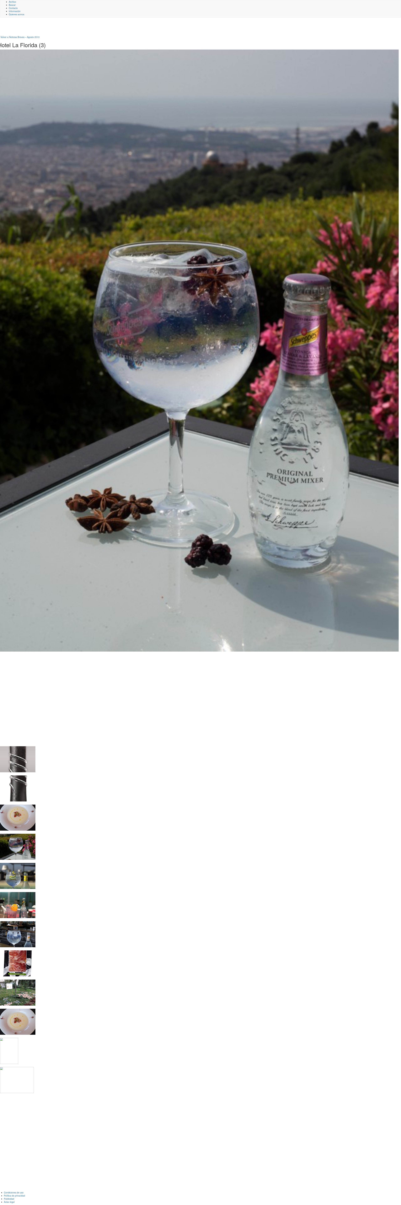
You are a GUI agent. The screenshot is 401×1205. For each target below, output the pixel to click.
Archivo (12, 1)
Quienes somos (16, 14)
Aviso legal (9, 1201)
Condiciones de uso (13, 1192)
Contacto (13, 8)
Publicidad (9, 1198)
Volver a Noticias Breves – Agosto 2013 (19, 37)
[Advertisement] (77, 28)
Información (15, 11)
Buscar (12, 4)
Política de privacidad (14, 1195)
